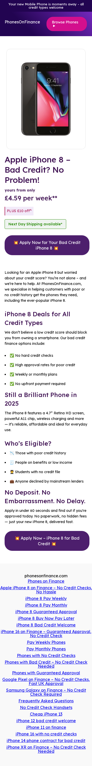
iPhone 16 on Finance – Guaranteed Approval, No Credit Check (46, 634)
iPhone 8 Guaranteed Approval (46, 612)
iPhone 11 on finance (46, 727)
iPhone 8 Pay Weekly (46, 598)
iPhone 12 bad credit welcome (46, 721)
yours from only (20, 190)
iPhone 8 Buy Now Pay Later (46, 618)
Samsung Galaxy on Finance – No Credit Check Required (46, 692)
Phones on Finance (46, 581)
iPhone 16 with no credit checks (46, 734)
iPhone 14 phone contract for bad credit (46, 740)
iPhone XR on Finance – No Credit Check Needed (46, 749)
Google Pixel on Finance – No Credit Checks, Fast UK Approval (46, 681)
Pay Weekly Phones (46, 642)
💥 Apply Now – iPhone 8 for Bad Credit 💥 (47, 541)
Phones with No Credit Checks (46, 655)
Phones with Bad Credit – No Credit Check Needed (46, 664)
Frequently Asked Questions (46, 701)
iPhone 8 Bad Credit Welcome (46, 625)
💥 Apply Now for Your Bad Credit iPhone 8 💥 (46, 245)
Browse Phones (65, 22)
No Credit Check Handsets (46, 707)
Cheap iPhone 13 (46, 714)
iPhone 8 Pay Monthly (46, 605)
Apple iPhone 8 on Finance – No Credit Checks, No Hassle (46, 590)
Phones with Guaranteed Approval (46, 673)
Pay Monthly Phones (46, 649)
